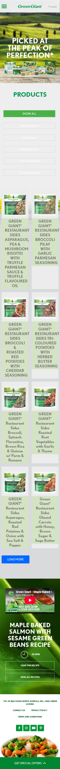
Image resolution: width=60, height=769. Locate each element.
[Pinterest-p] (41, 728)
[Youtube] (33, 728)
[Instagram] (26, 728)
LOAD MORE (15, 559)
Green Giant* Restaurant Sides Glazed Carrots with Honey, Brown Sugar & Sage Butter (45, 520)
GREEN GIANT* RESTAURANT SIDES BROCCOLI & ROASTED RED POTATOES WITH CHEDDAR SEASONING (17, 350)
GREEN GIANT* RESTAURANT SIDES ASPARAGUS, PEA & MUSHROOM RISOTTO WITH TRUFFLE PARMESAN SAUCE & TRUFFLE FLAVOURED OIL (17, 253)
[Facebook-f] (19, 728)
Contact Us (19, 710)
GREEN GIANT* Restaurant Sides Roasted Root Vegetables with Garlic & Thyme (45, 432)
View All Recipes (30, 677)
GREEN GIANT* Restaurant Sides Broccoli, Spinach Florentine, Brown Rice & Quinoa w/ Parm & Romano (14, 437)
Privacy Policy (39, 710)
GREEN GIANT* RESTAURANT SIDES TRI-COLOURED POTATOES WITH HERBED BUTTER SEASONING (47, 345)
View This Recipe (30, 665)
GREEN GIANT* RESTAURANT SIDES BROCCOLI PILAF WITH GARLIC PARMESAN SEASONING (47, 242)
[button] (29, 113)
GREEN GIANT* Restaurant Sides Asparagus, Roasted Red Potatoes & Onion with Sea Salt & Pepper (15, 522)
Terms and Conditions (30, 717)
